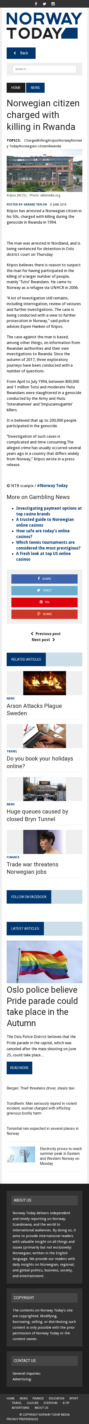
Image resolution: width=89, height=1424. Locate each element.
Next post (41, 639)
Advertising (20, 1407)
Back (24, 53)
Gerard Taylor (35, 204)
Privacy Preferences (22, 1419)
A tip (66, 1403)
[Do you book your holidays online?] (44, 745)
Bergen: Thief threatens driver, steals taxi (41, 1088)
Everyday (51, 1403)
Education (56, 1398)
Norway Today (54, 485)
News (11, 698)
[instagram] (53, 3)
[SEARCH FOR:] (44, 69)
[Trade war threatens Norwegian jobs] (44, 850)
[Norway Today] (44, 25)
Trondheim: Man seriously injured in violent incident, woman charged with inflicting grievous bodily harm (42, 1108)
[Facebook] (36, 3)
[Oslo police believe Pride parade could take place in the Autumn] (44, 980)
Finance (13, 857)
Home (11, 1398)
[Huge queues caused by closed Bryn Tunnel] (44, 798)
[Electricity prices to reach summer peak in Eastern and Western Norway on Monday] (21, 1159)
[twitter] (44, 3)
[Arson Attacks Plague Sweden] (44, 692)
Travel (12, 751)
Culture (33, 1403)
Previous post (48, 634)
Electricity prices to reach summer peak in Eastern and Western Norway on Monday (61, 1156)
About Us (41, 1407)
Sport (73, 1398)
